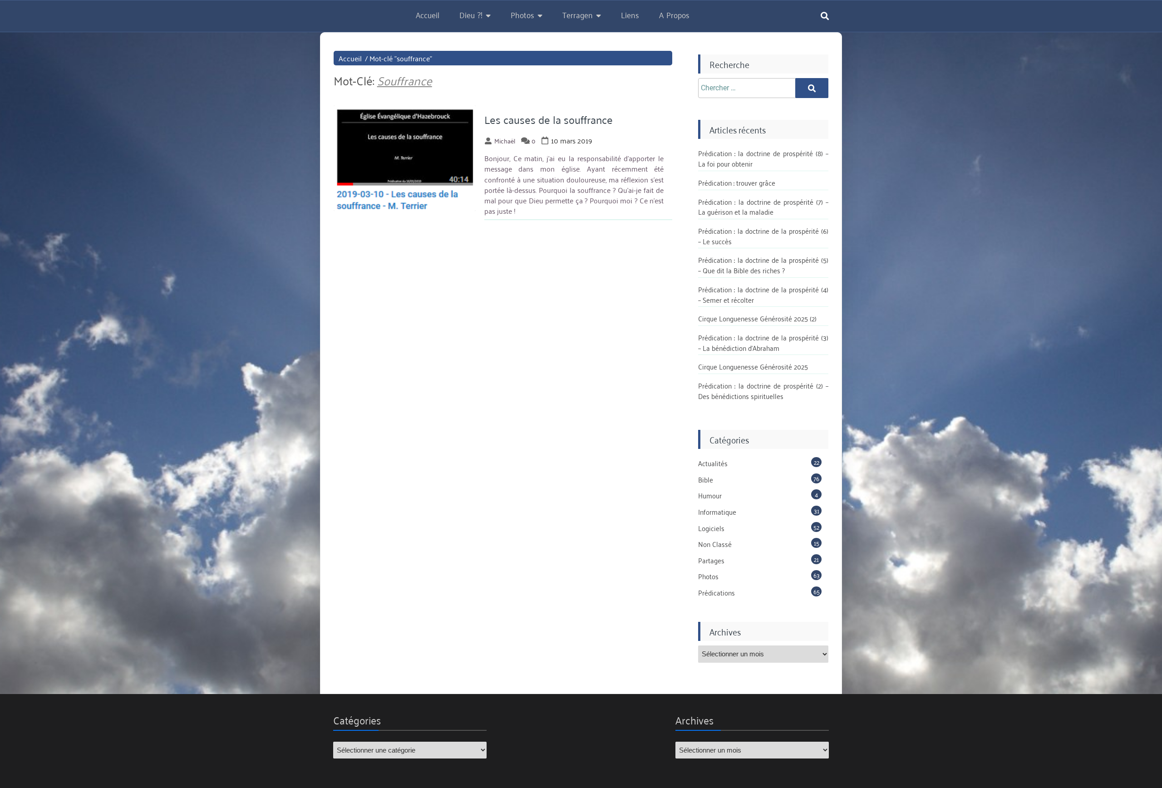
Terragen (577, 14)
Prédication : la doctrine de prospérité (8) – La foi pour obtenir (763, 158)
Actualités (713, 463)
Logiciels (711, 528)
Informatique (717, 511)
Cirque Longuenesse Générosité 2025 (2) (757, 318)
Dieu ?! (471, 14)
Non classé (715, 543)
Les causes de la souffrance (548, 119)
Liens (630, 14)
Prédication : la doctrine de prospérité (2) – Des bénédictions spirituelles (763, 390)
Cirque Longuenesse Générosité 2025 (753, 366)
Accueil (427, 14)
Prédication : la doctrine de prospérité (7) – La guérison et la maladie (763, 206)
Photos (522, 14)
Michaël (504, 140)
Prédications (716, 592)
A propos (674, 14)
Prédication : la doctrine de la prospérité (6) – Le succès (763, 235)
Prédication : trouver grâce (736, 182)
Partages (711, 560)
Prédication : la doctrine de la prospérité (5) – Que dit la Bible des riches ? (763, 264)
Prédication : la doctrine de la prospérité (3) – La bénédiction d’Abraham (763, 342)
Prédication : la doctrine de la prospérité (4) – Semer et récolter (763, 294)
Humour (710, 495)
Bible (705, 479)
